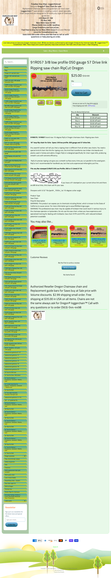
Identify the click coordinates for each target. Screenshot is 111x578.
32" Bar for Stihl (9, 427)
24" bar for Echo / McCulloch (12, 375)
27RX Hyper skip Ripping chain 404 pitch (13, 161)
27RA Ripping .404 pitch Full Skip (12, 157)
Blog (6, 70)
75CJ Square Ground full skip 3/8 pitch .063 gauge (12, 278)
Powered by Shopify (59, 572)
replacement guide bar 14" (12, 358)
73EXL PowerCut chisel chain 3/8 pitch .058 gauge (13, 251)
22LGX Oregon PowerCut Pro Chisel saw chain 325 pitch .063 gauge (13, 128)
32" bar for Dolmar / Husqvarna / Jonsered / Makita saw (13, 422)
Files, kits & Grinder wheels (12, 459)
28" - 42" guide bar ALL (11, 400)
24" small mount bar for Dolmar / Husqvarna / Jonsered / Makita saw (13, 385)
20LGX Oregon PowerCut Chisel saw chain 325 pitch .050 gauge (12, 90)
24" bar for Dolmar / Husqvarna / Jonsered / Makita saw (13, 379)
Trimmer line (8, 489)
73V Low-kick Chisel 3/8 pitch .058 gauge (13, 273)
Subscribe (11, 524)
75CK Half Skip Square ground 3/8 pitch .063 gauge (13, 282)
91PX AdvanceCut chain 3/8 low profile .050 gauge (12, 335)
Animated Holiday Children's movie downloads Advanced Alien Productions (12, 496)
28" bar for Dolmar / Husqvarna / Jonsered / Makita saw (13, 404)
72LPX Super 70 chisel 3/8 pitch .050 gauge (12, 225)
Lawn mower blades (10, 478)
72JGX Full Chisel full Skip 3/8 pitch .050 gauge (13, 207)
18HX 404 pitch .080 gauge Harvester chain (12, 81)
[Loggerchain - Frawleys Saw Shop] (10, 20)
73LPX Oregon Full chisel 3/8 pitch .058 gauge (13, 264)
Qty (72, 81)
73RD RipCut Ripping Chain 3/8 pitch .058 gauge (13, 269)
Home (6, 67)
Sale (6, 465)
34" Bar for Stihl (9, 436)
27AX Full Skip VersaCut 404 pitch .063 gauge (13, 148)
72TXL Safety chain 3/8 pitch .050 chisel (13, 229)
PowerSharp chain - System (12, 481)
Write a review (69, 267)
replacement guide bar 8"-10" (13, 352)
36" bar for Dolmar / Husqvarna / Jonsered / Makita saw (13, 440)
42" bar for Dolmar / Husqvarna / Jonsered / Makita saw (13, 448)
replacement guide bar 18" (12, 367)
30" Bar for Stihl (9, 418)
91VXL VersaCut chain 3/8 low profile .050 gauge (13, 344)
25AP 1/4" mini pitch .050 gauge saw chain (12, 139)
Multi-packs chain (10, 475)
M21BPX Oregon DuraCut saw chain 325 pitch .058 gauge (13, 106)
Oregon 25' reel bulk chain (12, 73)
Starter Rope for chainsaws (12, 492)
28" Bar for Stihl (9, 409)
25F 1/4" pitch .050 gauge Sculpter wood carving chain (12, 143)
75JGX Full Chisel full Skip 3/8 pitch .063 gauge (13, 304)
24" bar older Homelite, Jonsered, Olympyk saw (11, 393)
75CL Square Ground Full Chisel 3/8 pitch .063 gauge (13, 286)
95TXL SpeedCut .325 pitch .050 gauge (12, 348)
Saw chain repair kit (10, 483)
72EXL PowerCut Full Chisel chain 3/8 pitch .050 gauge (12, 203)
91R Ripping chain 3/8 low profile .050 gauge (13, 340)
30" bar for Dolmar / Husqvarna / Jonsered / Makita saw (13, 413)
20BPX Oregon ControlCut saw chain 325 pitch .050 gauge (13, 85)
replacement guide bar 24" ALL (13, 397)
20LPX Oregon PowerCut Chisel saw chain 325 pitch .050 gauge (12, 96)
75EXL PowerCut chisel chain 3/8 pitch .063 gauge (13, 300)
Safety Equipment (10, 462)
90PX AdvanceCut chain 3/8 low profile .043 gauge (12, 326)
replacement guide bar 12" (12, 355)
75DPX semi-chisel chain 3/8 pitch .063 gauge (13, 291)
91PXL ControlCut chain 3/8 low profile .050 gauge (12, 331)
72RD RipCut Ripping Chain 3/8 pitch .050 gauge (13, 233)
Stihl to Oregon (9, 486)
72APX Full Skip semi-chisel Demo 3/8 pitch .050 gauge (12, 174)
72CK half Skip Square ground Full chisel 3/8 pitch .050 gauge (13, 184)
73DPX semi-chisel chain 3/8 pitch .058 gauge (13, 242)
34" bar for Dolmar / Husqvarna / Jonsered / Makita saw (13, 431)
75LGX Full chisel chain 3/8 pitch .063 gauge (12, 309)
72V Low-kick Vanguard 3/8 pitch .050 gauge (12, 238)
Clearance (7, 468)
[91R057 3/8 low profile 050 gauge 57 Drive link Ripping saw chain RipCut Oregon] (41, 102)
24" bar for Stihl (9, 390)
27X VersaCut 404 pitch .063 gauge (13, 152)
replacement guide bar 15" (12, 361)
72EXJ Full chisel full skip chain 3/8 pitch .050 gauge (13, 198)
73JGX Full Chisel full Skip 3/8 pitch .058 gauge (13, 256)
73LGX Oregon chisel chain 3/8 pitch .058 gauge (13, 260)
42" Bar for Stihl (9, 453)
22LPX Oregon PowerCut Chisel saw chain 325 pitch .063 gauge (12, 134)
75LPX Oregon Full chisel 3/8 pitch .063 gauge (13, 313)
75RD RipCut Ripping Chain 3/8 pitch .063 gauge (13, 317)
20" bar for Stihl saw (10, 372)
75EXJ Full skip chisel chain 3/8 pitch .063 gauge (12, 295)
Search (55, 546)
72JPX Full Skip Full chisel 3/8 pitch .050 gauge (13, 211)
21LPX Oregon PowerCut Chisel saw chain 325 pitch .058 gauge (12, 117)
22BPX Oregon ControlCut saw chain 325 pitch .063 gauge (13, 123)
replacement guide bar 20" (12, 369)
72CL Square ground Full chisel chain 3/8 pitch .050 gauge (13, 189)
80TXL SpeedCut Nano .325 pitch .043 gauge (12, 322)
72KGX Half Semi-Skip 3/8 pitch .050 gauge (12, 216)
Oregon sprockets (16, 456)
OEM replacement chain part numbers (12, 471)
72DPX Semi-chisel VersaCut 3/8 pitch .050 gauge (13, 194)
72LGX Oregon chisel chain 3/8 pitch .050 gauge (13, 220)
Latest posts (16, 501)
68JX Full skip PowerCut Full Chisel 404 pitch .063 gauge (12, 166)
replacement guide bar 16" (12, 364)
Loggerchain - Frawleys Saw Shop (58, 568)
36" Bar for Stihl (9, 444)
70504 (57, 190)
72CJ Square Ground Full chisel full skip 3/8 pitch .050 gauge (13, 179)
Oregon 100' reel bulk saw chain (12, 77)
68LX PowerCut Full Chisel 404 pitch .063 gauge (13, 170)
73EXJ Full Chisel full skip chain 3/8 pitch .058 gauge (13, 247)
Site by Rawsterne (59, 570)
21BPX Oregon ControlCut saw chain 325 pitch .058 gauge (13, 102)
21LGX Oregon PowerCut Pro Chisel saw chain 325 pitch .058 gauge (13, 111)
